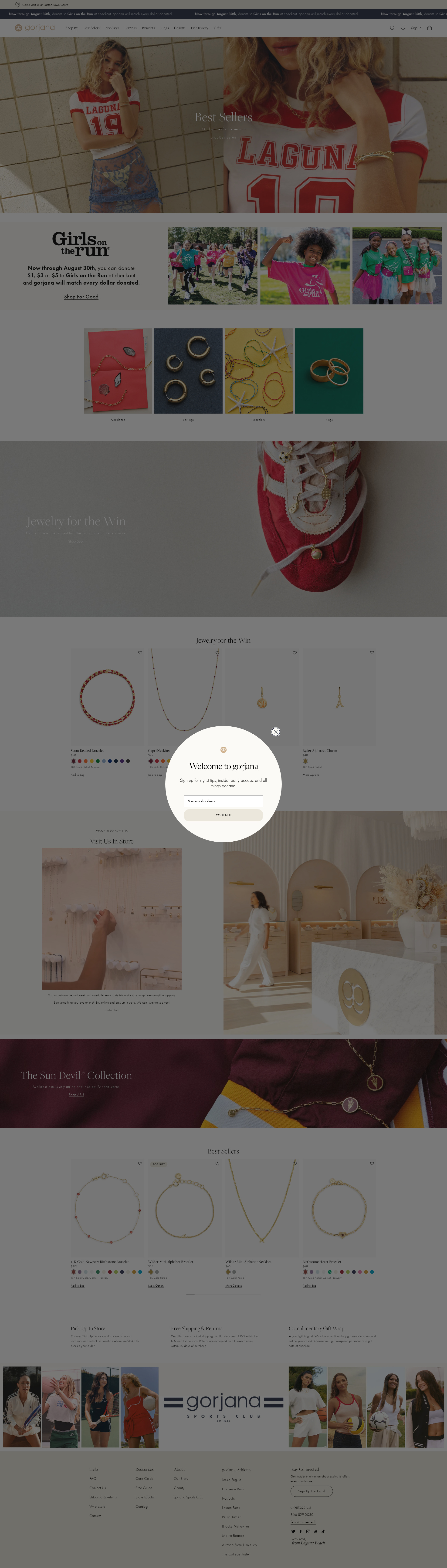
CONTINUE (223, 815)
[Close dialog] (276, 732)
